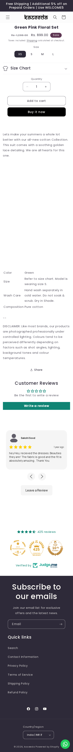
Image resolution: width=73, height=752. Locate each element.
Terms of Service (20, 675)
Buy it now (36, 112)
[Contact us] (65, 744)
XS (20, 54)
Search (13, 648)
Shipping (32, 40)
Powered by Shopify (47, 746)
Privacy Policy (18, 666)
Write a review (36, 406)
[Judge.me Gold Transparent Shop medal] (18, 548)
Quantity (36, 79)
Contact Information (23, 657)
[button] (8, 17)
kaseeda (29, 746)
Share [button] (38, 370)
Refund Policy (18, 692)
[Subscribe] (60, 624)
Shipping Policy (19, 683)
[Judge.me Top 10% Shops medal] (55, 548)
